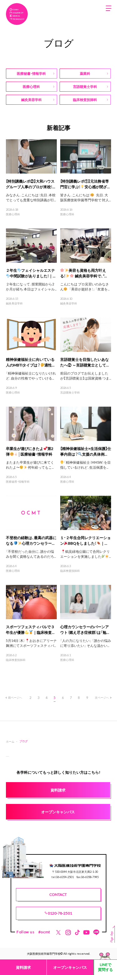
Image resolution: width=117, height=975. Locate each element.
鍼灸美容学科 (14, 303)
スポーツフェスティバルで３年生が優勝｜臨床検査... (30, 629)
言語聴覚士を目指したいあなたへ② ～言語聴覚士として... (84, 362)
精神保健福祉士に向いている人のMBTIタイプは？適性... (30, 362)
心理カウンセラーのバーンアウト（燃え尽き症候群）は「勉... (84, 629)
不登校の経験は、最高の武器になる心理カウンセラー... (31, 540)
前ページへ (15, 697)
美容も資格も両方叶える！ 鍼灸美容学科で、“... (83, 273)
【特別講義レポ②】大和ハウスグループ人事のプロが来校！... (30, 183)
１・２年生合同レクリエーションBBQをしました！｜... (85, 540)
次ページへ (102, 697)
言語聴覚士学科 (70, 392)
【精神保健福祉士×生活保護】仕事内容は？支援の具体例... (85, 451)
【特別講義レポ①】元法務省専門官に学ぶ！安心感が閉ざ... (85, 183)
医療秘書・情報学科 (18, 481)
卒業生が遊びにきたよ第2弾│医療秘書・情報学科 (30, 451)
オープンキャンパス (70, 967)
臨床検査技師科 (70, 570)
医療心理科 (13, 214)
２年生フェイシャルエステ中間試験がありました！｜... (31, 273)
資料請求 (23, 967)
